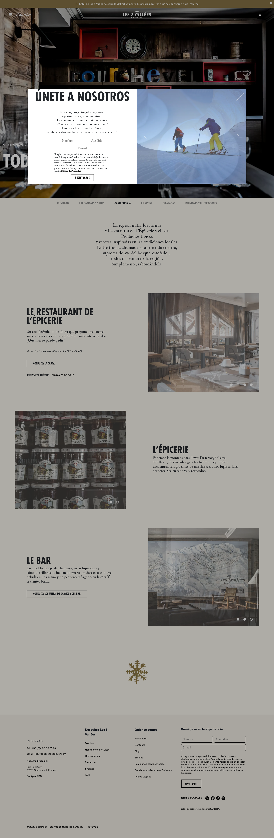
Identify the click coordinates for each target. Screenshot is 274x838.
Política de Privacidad (71, 171)
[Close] (240, 96)
